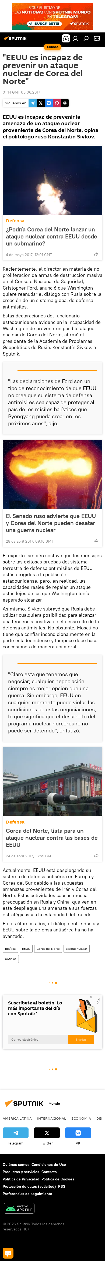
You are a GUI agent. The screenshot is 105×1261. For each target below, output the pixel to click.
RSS (61, 1186)
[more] (96, 254)
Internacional (51, 1118)
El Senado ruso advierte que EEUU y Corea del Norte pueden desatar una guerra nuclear (51, 522)
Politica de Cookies (57, 1179)
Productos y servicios (21, 1171)
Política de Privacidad (21, 1179)
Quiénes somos (16, 1164)
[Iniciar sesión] (75, 38)
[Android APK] (19, 1209)
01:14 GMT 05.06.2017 (21, 92)
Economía (81, 1118)
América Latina (17, 1118)
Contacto (49, 1171)
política (10, 949)
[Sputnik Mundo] (16, 40)
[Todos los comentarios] (8, 1253)
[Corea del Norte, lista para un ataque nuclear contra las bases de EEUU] (52, 781)
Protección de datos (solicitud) (29, 1186)
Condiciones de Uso (49, 1164)
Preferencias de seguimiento (27, 1193)
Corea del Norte (48, 949)
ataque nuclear (76, 949)
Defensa (15, 220)
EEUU (26, 949)
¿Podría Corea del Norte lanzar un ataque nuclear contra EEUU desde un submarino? (51, 236)
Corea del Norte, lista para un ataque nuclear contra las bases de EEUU (52, 837)
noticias (10, 959)
